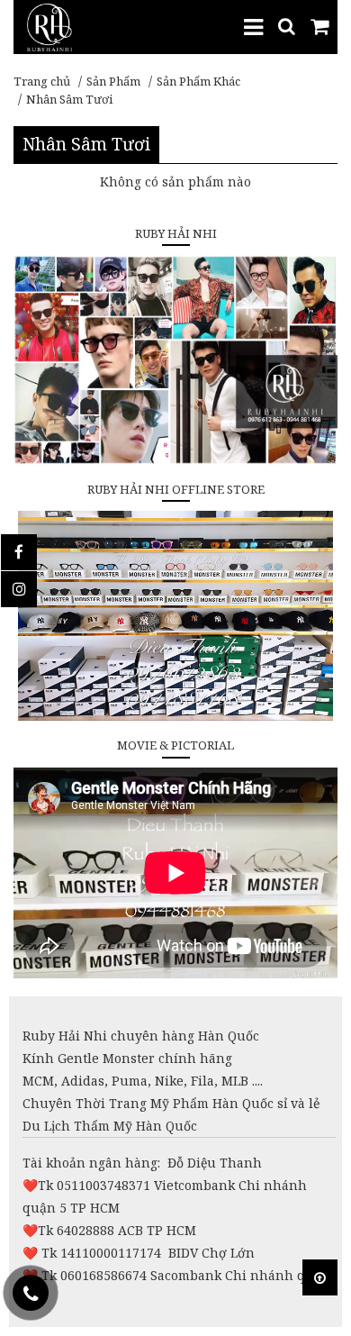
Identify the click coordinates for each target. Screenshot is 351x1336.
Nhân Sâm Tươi (69, 99)
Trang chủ (42, 81)
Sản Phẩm (113, 81)
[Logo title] (49, 25)
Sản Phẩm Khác (198, 81)
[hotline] (31, 1293)
